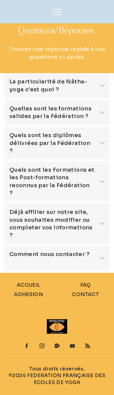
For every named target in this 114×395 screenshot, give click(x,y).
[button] (57, 85)
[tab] (57, 85)
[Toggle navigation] (57, 12)
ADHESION (28, 294)
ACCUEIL (28, 285)
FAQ (85, 285)
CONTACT (85, 294)
